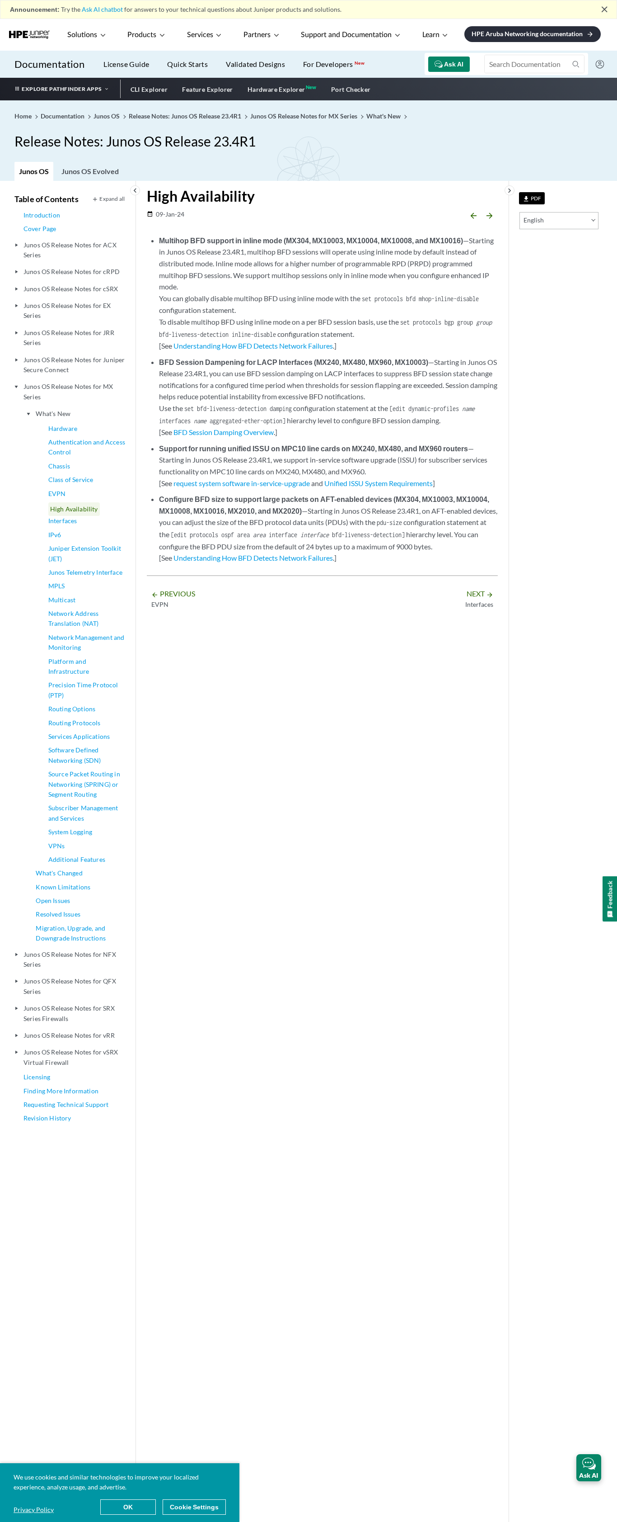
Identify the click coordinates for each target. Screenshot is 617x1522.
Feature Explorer (207, 89)
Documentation (49, 64)
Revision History (47, 1118)
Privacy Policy (34, 1509)
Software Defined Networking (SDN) (74, 755)
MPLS (56, 586)
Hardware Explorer (276, 89)
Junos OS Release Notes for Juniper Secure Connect (74, 364)
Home (23, 116)
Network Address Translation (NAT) (73, 618)
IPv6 (54, 535)
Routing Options (71, 709)
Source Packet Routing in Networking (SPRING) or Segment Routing (84, 784)
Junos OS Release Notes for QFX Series (69, 986)
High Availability (74, 509)
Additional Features (76, 859)
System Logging (70, 832)
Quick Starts (187, 64)
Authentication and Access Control (86, 447)
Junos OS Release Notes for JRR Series (68, 337)
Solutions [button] (82, 34)
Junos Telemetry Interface (85, 572)
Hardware (62, 428)
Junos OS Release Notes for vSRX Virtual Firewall (70, 1057)
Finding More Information (60, 1091)
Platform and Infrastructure (68, 666)
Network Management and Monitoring (86, 642)
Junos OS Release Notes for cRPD (71, 271)
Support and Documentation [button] (346, 34)
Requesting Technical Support (65, 1104)
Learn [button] (430, 34)
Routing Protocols (74, 723)
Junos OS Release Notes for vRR (69, 1035)
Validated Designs (255, 64)
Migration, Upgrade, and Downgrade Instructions (71, 933)
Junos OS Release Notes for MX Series (68, 391)
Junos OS (34, 171)
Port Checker (351, 89)
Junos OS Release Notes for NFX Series (69, 959)
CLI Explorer (149, 89)
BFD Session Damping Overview (223, 432)
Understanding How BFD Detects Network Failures (253, 345)
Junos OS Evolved (90, 171)
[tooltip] (532, 198)
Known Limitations (63, 887)
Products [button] (141, 34)
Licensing (36, 1077)
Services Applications (79, 736)
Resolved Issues (58, 914)
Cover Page (39, 228)
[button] (588, 1467)
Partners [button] (257, 34)
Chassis (59, 466)
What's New (53, 413)
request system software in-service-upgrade (241, 483)
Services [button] (200, 34)
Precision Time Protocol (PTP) (83, 690)
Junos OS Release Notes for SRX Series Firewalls (69, 1013)
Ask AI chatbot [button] (102, 9)
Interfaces (62, 521)
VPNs (56, 846)
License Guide (126, 64)
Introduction (41, 215)
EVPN (57, 493)
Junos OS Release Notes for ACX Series (70, 250)
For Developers (334, 64)
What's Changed (59, 873)
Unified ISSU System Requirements (378, 483)
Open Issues (53, 900)
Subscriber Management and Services (83, 813)
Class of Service (70, 479)
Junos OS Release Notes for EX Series (67, 310)
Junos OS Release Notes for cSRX (70, 289)
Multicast (61, 600)
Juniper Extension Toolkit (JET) (84, 553)
